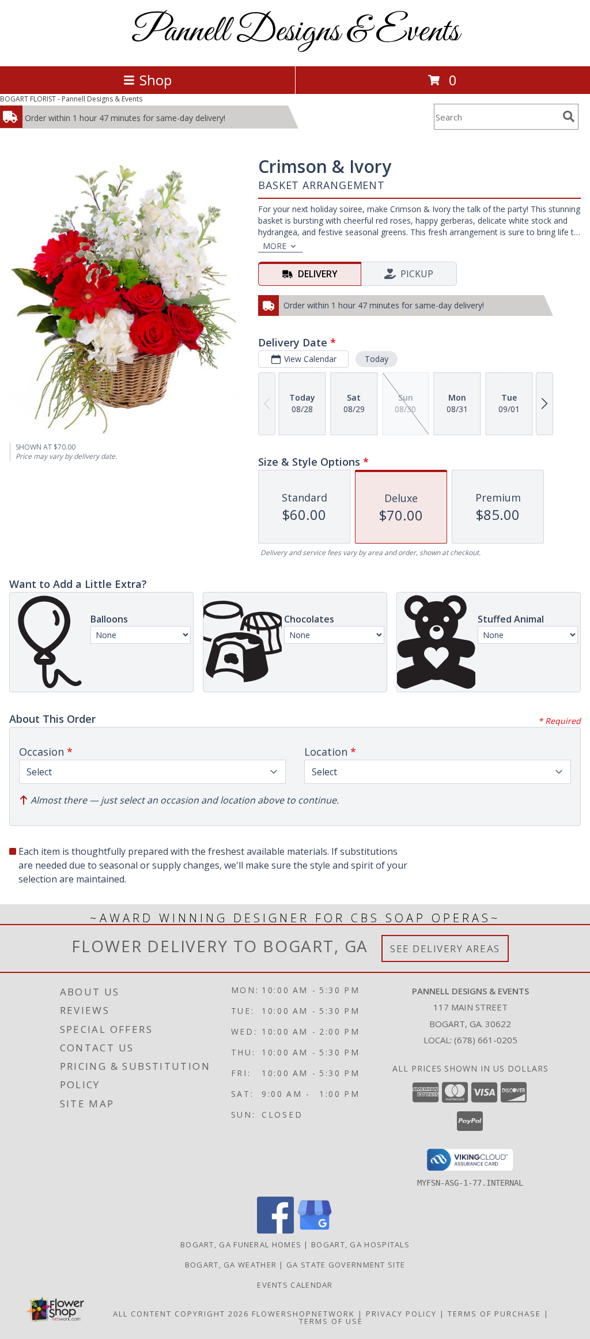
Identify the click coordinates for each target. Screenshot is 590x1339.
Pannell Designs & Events (295, 32)
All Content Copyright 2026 (181, 1313)
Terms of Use (331, 1321)
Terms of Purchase (494, 1313)
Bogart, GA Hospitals (360, 1244)
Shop (155, 79)
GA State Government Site (345, 1264)
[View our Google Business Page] (314, 1230)
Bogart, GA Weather (231, 1264)
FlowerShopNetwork (303, 1313)
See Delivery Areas (445, 948)
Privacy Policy (401, 1313)
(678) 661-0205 (485, 1040)
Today (376, 358)
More (274, 245)
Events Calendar (295, 1285)
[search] (568, 116)
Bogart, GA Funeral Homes (240, 1244)
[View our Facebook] (275, 1230)
